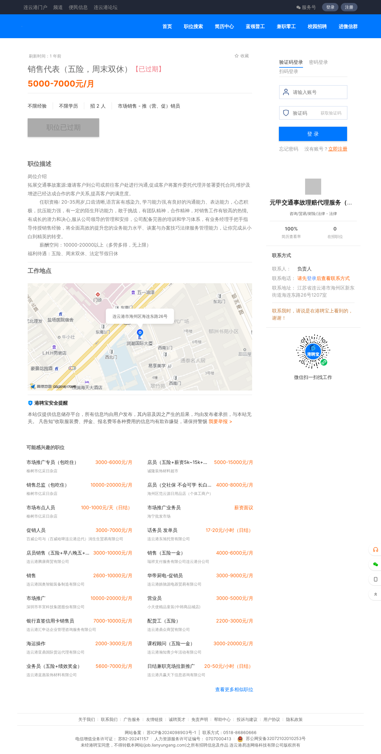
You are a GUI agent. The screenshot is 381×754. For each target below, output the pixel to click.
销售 (31, 575)
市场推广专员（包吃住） (52, 462)
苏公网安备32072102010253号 (276, 738)
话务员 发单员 (162, 530)
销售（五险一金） (166, 553)
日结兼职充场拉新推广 (171, 666)
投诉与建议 (247, 719)
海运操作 (36, 643)
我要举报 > (220, 421)
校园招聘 (317, 26)
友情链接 (154, 719)
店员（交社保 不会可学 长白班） (180, 485)
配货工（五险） (164, 621)
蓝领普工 (255, 26)
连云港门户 (35, 7)
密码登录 (318, 62)
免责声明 (199, 719)
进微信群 (348, 26)
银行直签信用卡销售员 (50, 621)
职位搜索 (193, 26)
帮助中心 (222, 719)
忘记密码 (288, 149)
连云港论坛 (106, 7)
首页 (167, 26)
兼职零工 (286, 26)
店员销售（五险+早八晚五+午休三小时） (58, 553)
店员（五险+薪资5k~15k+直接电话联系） (178, 462)
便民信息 (78, 7)
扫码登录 (288, 71)
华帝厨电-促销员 (165, 575)
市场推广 (36, 598)
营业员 (154, 598)
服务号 (309, 7)
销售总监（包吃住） (47, 485)
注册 (349, 7)
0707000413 (218, 738)
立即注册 (337, 149)
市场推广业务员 (164, 507)
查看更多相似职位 (234, 689)
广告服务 (132, 719)
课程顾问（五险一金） (171, 643)
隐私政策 (294, 719)
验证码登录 (291, 62)
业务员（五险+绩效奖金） (54, 666)
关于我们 (86, 719)
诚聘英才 (177, 719)
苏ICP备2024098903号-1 (171, 732)
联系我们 (109, 719)
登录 (330, 7)
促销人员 (36, 530)
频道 (58, 7)
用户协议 (271, 719)
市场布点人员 (40, 507)
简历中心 (224, 26)
